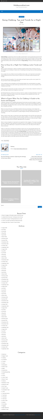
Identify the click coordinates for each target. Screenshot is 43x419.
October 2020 (4, 347)
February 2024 (5, 275)
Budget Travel (5, 356)
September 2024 (5, 263)
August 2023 (4, 286)
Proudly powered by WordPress (20, 414)
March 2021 (4, 338)
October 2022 (4, 304)
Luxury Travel (5, 377)
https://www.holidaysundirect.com (20, 148)
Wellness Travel (5, 409)
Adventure (21, 16)
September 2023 (5, 284)
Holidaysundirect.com (21, 5)
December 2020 (5, 343)
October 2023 (4, 283)
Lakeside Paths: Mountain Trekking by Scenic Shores (12, 217)
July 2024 (4, 266)
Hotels (3, 373)
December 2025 (5, 242)
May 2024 (4, 270)
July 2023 (4, 288)
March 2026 (4, 236)
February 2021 (5, 339)
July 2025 (4, 250)
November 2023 (5, 281)
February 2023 (5, 297)
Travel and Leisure (5, 393)
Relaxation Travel (5, 382)
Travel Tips (4, 398)
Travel (3, 391)
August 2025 (4, 249)
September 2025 (5, 247)
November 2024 (5, 259)
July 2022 (4, 309)
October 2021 (4, 325)
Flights (3, 368)
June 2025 (4, 252)
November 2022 (5, 302)
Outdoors (4, 380)
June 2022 (4, 311)
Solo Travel (4, 386)
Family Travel (4, 366)
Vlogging (4, 405)
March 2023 (4, 295)
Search (2, 205)
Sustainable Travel (5, 389)
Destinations (4, 364)
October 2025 (4, 245)
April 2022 (4, 315)
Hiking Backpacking (6, 372)
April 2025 (4, 256)
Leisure (3, 375)
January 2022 (4, 320)
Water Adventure (5, 407)
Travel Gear (4, 395)
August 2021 (4, 329)
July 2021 (4, 331)
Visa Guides (4, 404)
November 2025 (5, 243)
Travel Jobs (4, 396)
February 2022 (5, 318)
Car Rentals (4, 359)
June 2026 (4, 231)
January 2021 (4, 341)
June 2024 (4, 268)
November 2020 (5, 345)
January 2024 (4, 277)
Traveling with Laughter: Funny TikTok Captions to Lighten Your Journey (31, 182)
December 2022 (5, 300)
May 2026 (4, 233)
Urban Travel (4, 400)
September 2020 (5, 348)
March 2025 (4, 258)
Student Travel (5, 388)
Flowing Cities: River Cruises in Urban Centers (11, 222)
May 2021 (4, 334)
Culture (3, 363)
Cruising (3, 361)
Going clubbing (6, 140)
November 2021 (5, 323)
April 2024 (4, 272)
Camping (4, 357)
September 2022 (5, 306)
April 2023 (4, 293)
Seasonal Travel (5, 384)
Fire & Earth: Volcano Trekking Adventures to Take (12, 218)
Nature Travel (5, 379)
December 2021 (5, 322)
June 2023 (4, 290)
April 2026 (4, 234)
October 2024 (4, 261)
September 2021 (5, 327)
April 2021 (4, 336)
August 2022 (4, 307)
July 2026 (4, 229)
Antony (12, 146)
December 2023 (5, 279)
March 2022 (4, 316)
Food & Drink (4, 370)
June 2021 (4, 332)
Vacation (4, 402)
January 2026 (4, 240)
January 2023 (4, 299)
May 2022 (4, 313)
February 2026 (5, 238)
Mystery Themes (37, 414)
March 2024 (4, 274)
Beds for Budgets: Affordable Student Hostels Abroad (12, 215)
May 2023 (4, 291)
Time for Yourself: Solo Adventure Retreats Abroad (12, 220)
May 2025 (4, 254)
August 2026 (4, 227)
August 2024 (4, 265)
